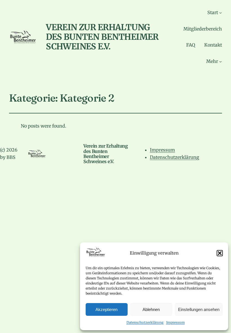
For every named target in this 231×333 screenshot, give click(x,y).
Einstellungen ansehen (198, 309)
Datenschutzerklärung (144, 322)
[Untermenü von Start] (220, 12)
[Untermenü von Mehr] (220, 61)
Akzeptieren (106, 309)
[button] (220, 253)
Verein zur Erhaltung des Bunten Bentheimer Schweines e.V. (102, 37)
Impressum (175, 322)
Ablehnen (151, 309)
